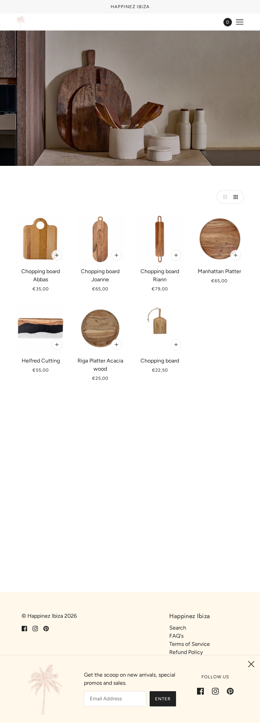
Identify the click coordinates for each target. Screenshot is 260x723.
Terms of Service (189, 644)
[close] (251, 664)
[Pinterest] (228, 691)
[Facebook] (202, 691)
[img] (24, 628)
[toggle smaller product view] (237, 197)
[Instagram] (215, 691)
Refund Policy (186, 652)
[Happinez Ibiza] (20, 22)
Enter (163, 698)
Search (177, 628)
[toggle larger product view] (223, 197)
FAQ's (176, 636)
